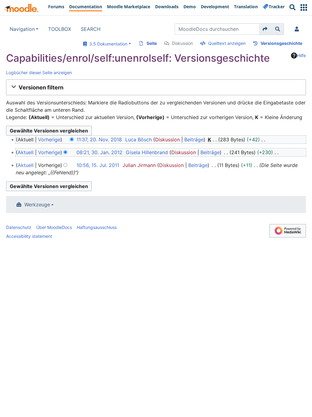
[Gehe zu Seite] (265, 29)
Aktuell (26, 152)
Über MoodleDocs (54, 227)
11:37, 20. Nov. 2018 (99, 139)
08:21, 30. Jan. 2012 (99, 152)
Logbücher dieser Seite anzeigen (39, 72)
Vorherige (49, 139)
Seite (152, 43)
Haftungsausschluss (97, 227)
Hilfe (301, 55)
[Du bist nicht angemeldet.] (298, 29)
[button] (304, 7)
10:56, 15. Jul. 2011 (97, 165)
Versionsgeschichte (281, 43)
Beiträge (194, 139)
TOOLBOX (59, 29)
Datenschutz (18, 227)
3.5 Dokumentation (107, 43)
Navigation (22, 29)
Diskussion (182, 43)
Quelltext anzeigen (227, 43)
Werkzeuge (37, 204)
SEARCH (91, 29)
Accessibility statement (29, 236)
